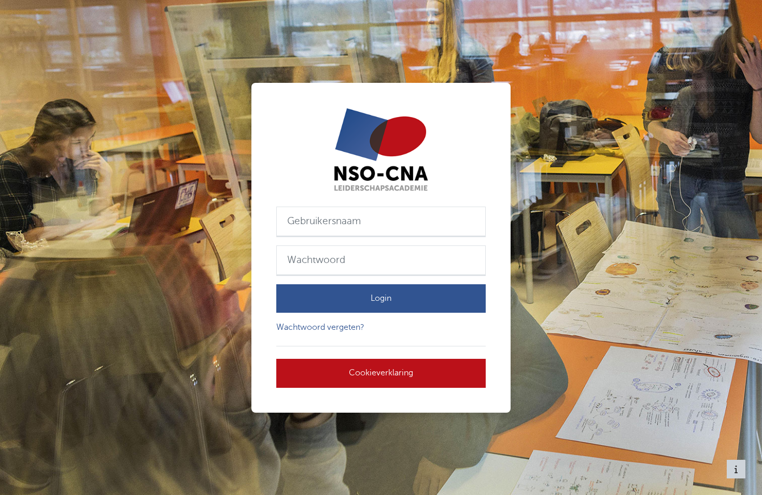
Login (381, 298)
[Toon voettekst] (736, 469)
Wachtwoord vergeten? (320, 327)
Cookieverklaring (381, 372)
